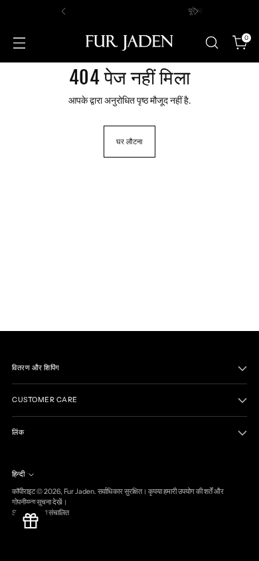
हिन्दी (18, 474)
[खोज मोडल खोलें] (211, 42)
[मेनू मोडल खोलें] (19, 42)
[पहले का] (63, 11)
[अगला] (196, 11)
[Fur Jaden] (129, 42)
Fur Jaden (79, 491)
